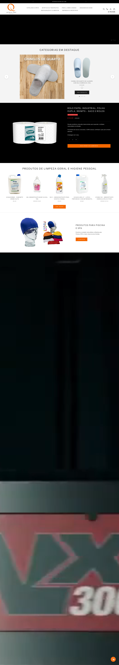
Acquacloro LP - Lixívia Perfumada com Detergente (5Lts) (82, 198)
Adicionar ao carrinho (89, 145)
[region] (59, 29)
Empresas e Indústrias (70, 10)
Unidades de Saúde (86, 7)
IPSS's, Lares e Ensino (69, 7)
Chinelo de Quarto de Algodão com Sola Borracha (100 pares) (82, 82)
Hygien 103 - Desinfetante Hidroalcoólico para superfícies (104, 198)
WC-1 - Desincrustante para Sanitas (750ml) (59, 198)
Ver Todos (59, 206)
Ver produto (82, 92)
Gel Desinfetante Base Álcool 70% (37, 198)
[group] (59, 29)
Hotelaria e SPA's (33, 7)
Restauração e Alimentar (50, 10)
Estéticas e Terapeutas (50, 7)
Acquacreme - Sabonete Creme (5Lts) (14, 198)
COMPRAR (81, 239)
